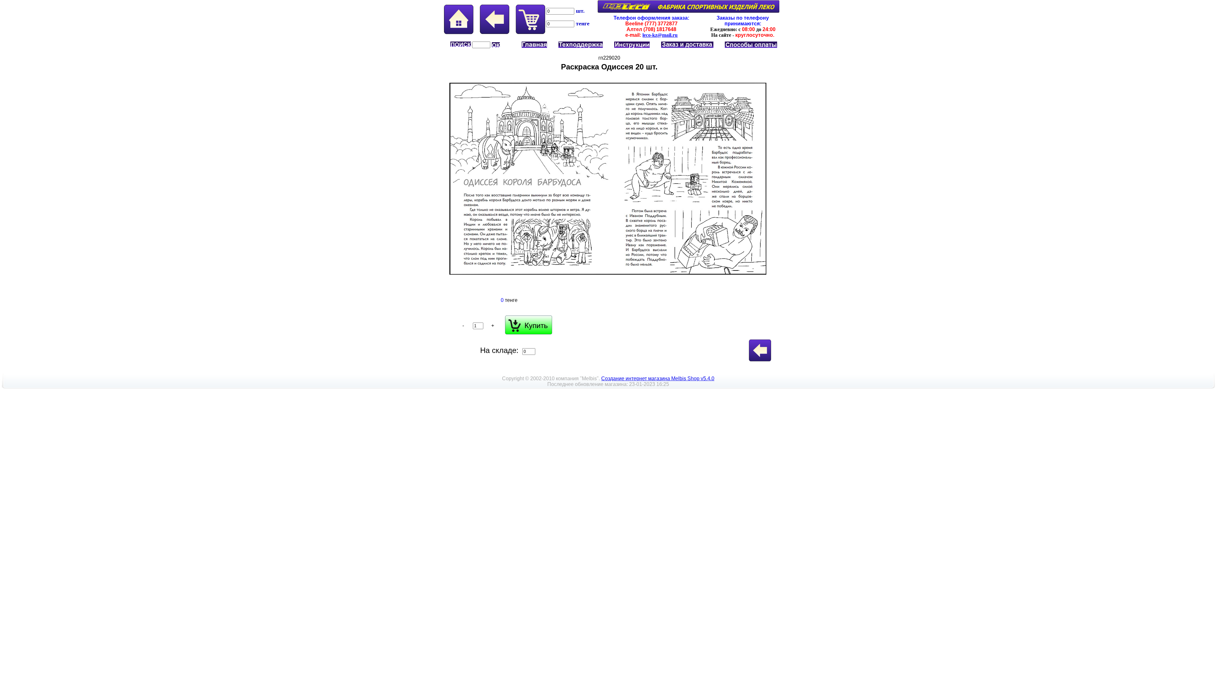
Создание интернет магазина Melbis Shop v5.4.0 (657, 378)
